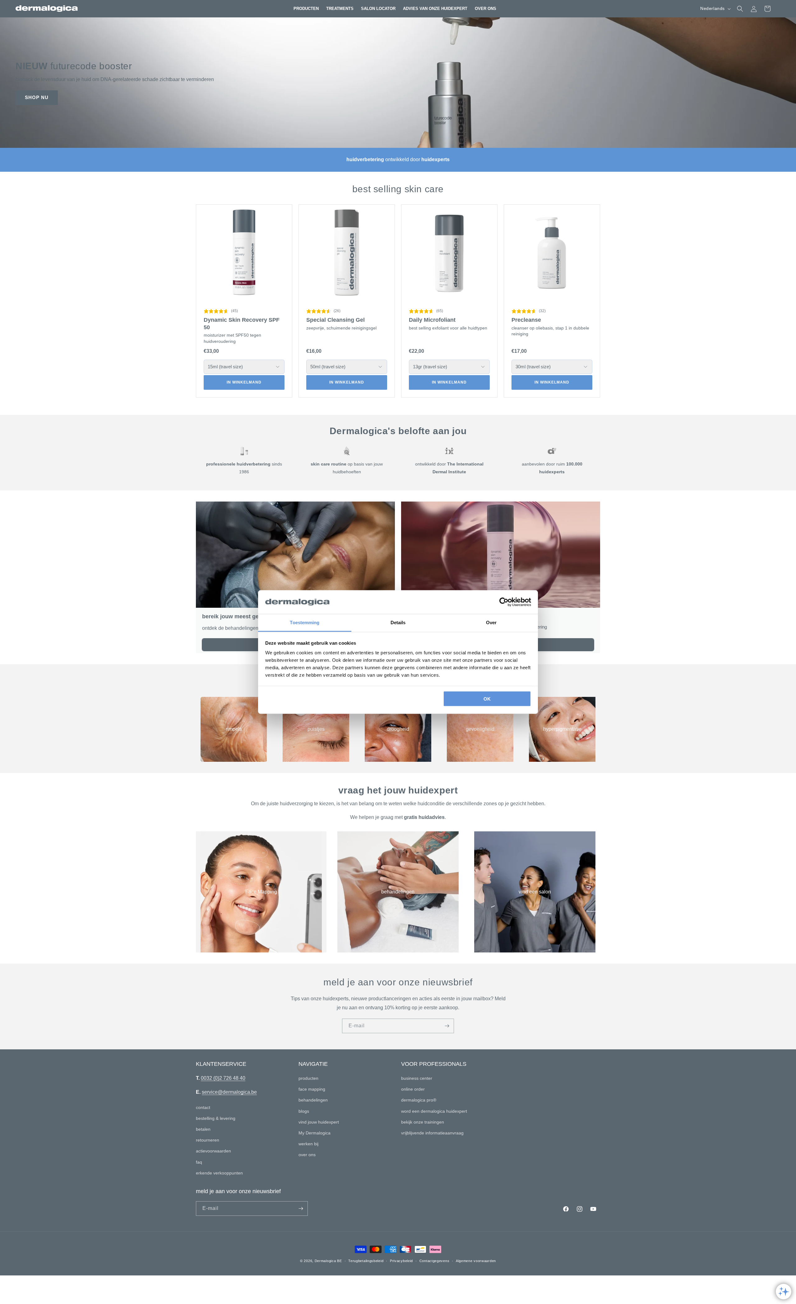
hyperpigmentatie (562, 729)
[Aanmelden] (447, 1026)
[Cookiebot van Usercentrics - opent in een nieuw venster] (504, 602)
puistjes (316, 729)
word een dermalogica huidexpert (434, 1111)
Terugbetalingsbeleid (365, 1261)
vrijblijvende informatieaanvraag (432, 1132)
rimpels (234, 729)
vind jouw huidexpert (318, 1122)
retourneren (207, 1140)
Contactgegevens (434, 1261)
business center (416, 1078)
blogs (303, 1111)
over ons (307, 1154)
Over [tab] (491, 622)
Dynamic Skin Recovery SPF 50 (242, 323)
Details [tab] (398, 622)
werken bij (308, 1143)
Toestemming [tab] (304, 622)
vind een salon (535, 891)
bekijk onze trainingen (422, 1122)
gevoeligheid (480, 729)
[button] (306, 8)
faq (199, 1162)
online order (413, 1089)
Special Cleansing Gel (335, 320)
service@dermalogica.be (229, 1092)
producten (308, 1078)
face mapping (311, 1089)
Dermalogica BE (328, 1261)
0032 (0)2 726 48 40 (223, 1078)
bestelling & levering (215, 1118)
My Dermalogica (314, 1132)
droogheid (398, 729)
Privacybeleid (401, 1261)
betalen (203, 1129)
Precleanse (526, 320)
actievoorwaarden (213, 1150)
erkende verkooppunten (219, 1172)
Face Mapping (261, 891)
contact (203, 1107)
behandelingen (397, 891)
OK (487, 698)
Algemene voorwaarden (476, 1261)
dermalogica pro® (418, 1099)
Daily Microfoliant (432, 320)
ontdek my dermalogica (61, 97)
